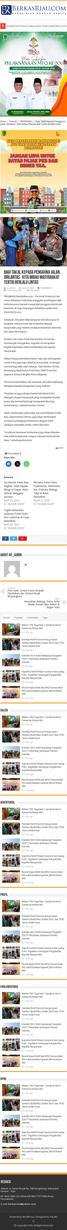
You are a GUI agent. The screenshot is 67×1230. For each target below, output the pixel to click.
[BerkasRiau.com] (33, 9)
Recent (6, 617)
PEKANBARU (26, 121)
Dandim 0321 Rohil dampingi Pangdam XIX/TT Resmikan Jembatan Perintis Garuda (42, 658)
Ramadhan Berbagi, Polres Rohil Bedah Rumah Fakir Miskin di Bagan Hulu (41, 603)
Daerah (13, 121)
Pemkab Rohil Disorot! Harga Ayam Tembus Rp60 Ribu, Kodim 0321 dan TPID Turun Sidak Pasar (43, 642)
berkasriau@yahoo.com (22, 1204)
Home (3, 121)
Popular (18, 617)
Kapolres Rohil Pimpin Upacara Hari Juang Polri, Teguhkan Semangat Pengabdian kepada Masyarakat (43, 674)
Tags (45, 617)
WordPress (28, 1216)
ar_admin (11, 288)
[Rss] (33, 1221)
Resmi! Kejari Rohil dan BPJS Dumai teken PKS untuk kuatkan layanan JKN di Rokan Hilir (42, 690)
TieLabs (53, 1216)
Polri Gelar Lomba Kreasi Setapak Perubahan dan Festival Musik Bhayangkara (26, 592)
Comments (32, 617)
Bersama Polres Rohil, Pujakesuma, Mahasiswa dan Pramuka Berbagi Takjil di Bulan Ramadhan (47, 489)
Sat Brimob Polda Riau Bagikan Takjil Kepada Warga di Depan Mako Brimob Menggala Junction (16, 489)
